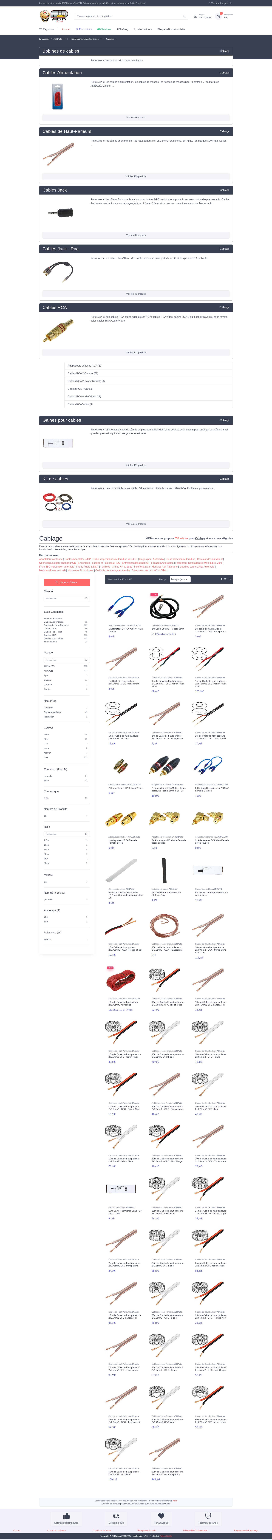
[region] (67, 629)
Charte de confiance (56, 1530)
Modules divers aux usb (52, 570)
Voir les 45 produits (136, 293)
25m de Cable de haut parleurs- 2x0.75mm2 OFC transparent (124, 1264)
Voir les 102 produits (136, 352)
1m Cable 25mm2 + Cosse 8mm (168, 628)
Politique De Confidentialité (195, 1530)
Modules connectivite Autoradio (196, 566)
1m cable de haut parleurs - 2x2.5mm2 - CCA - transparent (210, 630)
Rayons (47, 29)
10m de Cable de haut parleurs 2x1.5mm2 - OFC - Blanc (123, 1160)
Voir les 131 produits (136, 465)
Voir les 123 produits (136, 176)
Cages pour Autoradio (151, 559)
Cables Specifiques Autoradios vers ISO (115, 559)
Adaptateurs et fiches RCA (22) (85, 365)
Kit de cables (55, 478)
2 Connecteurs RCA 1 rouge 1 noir (125, 788)
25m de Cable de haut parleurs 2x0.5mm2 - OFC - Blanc (167, 1316)
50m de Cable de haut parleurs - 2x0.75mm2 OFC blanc (168, 1421)
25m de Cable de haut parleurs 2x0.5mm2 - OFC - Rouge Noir (210, 1316)
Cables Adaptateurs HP (78, 559)
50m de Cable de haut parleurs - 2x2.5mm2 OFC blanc (124, 1473)
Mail (175, 1501)
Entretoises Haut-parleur (135, 563)
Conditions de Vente (102, 1530)
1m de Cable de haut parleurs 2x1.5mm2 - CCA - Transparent (167, 737)
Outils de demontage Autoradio (112, 570)
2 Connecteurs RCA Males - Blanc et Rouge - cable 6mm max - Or (169, 789)
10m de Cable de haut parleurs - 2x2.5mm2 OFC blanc (168, 1055)
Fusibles (105, 566)
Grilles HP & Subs (122, 566)
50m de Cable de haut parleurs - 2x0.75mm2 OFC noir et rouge (211, 1421)
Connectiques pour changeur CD (57, 563)
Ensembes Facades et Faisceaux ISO (99, 563)
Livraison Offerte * (68, 582)
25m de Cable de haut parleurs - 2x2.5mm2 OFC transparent (124, 1316)
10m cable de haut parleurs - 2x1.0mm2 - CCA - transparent (167, 948)
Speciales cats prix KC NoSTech (150, 570)
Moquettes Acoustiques (81, 570)
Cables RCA (54, 307)
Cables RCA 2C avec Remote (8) (86, 381)
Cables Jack (54, 190)
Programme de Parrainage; (246, 1530)
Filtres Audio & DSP (87, 566)
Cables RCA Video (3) (80, 404)
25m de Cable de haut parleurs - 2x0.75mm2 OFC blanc (168, 1212)
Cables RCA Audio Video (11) (84, 396)
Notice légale (166, 1536)
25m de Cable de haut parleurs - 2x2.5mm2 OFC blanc (168, 1264)
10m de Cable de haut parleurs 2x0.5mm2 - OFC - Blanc (210, 1055)
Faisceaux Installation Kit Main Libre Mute (198, 563)
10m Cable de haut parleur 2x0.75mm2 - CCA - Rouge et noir (125, 948)
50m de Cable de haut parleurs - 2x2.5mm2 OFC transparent (168, 1473)
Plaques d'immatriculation (171, 29)
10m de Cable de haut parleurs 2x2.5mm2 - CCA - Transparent (210, 1160)
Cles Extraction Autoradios (180, 559)
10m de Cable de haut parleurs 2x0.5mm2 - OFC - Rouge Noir (123, 1107)
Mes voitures (145, 29)
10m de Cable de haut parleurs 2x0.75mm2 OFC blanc (210, 1107)
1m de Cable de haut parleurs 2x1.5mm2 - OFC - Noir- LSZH (210, 737)
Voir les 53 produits (136, 117)
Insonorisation (142, 566)
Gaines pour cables (61, 420)
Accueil (66, 29)
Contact (16, 1530)
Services (106, 29)
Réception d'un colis (147, 1530)
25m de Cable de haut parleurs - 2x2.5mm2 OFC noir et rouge (211, 1264)
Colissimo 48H (116, 1522)
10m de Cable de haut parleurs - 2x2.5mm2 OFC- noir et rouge (124, 1055)
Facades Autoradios (162, 563)
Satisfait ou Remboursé (66, 1522)
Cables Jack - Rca (60, 248)
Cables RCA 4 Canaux (80, 388)
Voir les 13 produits (136, 524)
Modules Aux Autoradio (165, 566)
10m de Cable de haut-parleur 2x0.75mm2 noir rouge (123, 1003)
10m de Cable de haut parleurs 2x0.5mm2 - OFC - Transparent (167, 1107)
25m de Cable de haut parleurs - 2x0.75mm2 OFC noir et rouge (211, 1212)
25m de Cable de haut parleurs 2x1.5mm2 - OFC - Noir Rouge (210, 1368)
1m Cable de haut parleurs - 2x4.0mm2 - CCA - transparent (123, 682)
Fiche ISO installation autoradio (56, 566)
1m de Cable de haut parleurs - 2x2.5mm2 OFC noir (124, 737)
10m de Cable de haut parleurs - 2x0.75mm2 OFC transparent (211, 1003)
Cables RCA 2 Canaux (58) (83, 373)
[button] (64, 39)
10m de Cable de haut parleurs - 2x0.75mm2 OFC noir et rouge (168, 1003)
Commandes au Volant (210, 559)
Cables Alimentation (62, 72)
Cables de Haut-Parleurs (66, 131)
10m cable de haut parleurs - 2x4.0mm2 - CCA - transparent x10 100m (210, 950)
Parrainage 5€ (161, 1522)
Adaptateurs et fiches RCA (124, 625)
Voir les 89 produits (136, 235)
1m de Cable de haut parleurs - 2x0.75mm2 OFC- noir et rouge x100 (211, 684)
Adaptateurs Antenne (51, 559)
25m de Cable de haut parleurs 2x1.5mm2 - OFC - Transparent (124, 1421)
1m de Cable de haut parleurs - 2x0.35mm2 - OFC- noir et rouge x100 (168, 684)
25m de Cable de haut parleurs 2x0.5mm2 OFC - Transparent (123, 1368)
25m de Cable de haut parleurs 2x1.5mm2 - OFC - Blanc (167, 1368)
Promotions (85, 29)
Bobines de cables (60, 51)
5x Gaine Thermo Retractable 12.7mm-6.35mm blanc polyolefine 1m (125, 895)
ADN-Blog (122, 29)
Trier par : (164, 579)
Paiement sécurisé (208, 1522)
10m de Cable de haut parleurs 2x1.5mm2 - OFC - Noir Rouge (167, 1160)
